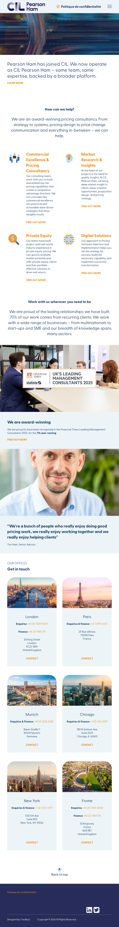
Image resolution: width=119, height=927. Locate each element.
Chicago (87, 714)
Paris (87, 616)
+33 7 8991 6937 (99, 623)
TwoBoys (25, 919)
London (31, 616)
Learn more (15, 83)
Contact (32, 658)
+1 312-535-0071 (99, 721)
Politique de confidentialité (81, 6)
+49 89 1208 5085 (44, 721)
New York (32, 800)
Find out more (36, 222)
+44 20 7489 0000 (37, 623)
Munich (32, 714)
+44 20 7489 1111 (36, 631)
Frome (87, 800)
